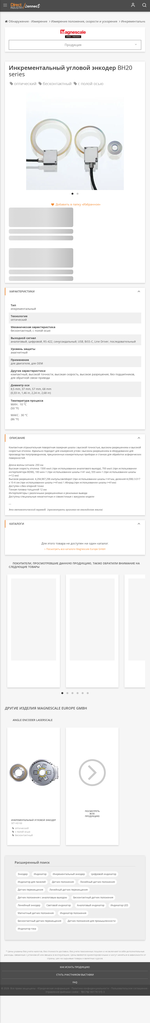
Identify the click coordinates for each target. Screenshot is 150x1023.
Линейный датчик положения (97, 882)
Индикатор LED (119, 905)
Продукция (73, 45)
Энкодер (23, 874)
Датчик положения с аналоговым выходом (42, 897)
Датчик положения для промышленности (92, 921)
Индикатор (40, 874)
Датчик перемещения (30, 889)
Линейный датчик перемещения (68, 889)
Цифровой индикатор (103, 874)
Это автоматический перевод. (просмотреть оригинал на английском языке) (56, 509)
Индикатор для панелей (32, 882)
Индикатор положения (73, 913)
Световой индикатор (58, 905)
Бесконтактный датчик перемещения (39, 921)
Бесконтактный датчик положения (93, 897)
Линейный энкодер (29, 905)
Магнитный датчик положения (36, 913)
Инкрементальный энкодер (69, 874)
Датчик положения (63, 882)
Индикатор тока (27, 928)
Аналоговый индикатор (90, 905)
